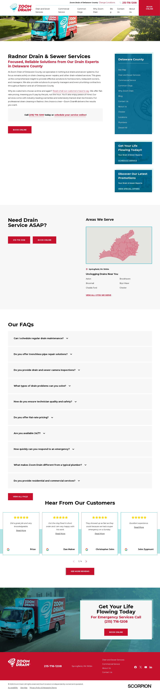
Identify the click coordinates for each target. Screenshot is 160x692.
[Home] (21, 8)
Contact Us (107, 672)
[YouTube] (145, 667)
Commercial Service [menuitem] (63, 10)
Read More (21, 530)
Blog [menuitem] (111, 10)
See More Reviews (80, 571)
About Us (106, 668)
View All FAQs (20, 496)
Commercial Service (111, 664)
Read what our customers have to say (71, 91)
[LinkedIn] (151, 667)
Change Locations (107, 2)
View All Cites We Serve (98, 295)
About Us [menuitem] (132, 10)
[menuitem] (133, 70)
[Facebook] (135, 667)
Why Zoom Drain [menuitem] (98, 10)
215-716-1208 (129, 3)
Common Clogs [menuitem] (81, 10)
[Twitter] (140, 667)
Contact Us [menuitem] (120, 10)
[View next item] (86, 561)
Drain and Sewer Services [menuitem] (43, 10)
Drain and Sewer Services (113, 660)
